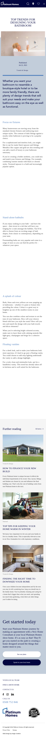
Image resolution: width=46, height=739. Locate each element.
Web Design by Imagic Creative (12, 733)
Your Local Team (11, 680)
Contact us (8, 689)
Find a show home (11, 685)
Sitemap (15, 730)
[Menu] (44, 4)
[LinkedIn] (12, 694)
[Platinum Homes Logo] (12, 3)
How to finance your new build (23, 462)
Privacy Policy (6, 730)
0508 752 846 (23, 700)
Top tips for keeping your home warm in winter (23, 517)
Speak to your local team (21, 662)
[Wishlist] (38, 3)
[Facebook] (3, 694)
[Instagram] (7, 694)
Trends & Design (22, 70)
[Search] (28, 4)
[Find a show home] (33, 4)
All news (38, 429)
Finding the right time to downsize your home (23, 573)
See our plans (21, 654)
